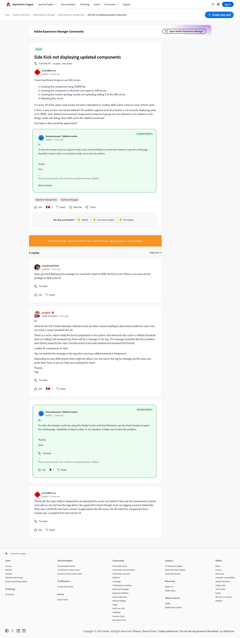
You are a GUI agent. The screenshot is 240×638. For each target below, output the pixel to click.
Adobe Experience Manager (44, 15)
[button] (219, 15)
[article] (94, 280)
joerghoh (46, 312)
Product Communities (21, 15)
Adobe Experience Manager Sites (71, 15)
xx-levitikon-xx (49, 70)
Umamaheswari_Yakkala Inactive (61, 136)
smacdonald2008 (50, 265)
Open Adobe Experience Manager (186, 31)
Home (7, 15)
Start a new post (116, 240)
